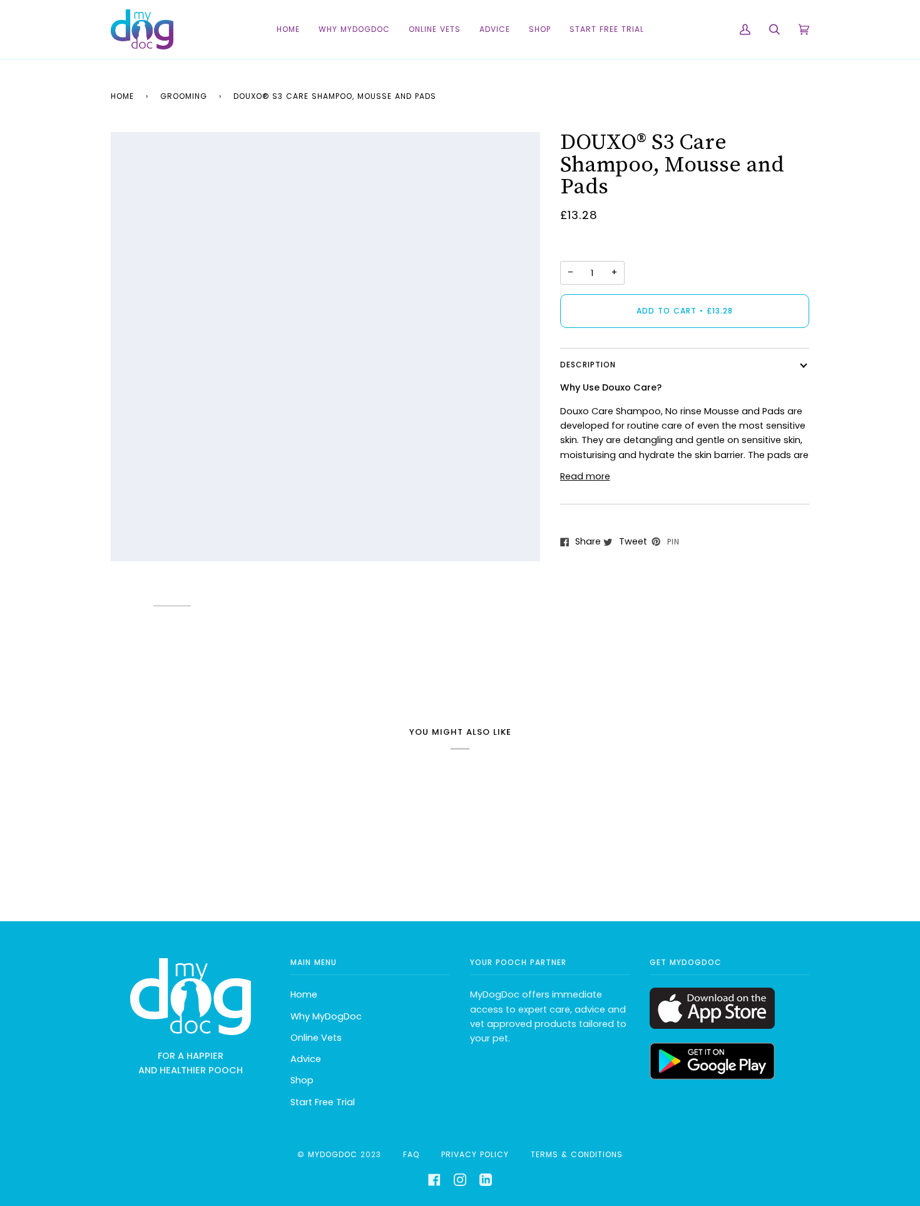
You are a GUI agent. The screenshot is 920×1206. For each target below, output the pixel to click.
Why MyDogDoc (326, 1016)
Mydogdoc (332, 1154)
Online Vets (316, 1037)
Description (588, 364)
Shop (302, 1080)
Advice (305, 1059)
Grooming (183, 96)
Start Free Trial (322, 1102)
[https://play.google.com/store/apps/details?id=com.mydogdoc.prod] (712, 1076)
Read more (585, 476)
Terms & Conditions (577, 1154)
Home (122, 96)
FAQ (411, 1154)
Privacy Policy (475, 1154)
